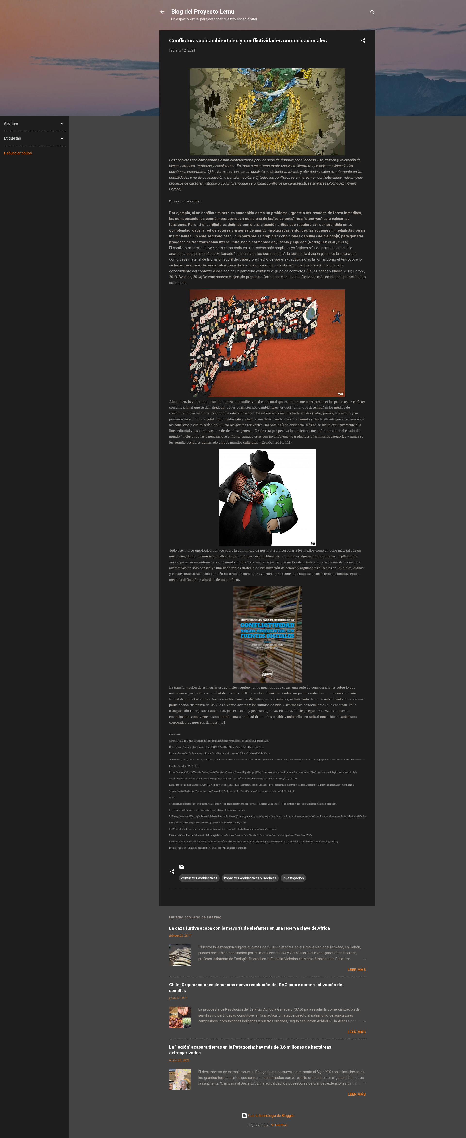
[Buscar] (372, 13)
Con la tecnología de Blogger (270, 1116)
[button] (363, 41)
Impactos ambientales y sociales (250, 878)
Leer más (357, 970)
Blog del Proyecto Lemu (202, 11)
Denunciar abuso (18, 153)
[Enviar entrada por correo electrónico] (182, 868)
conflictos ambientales (199, 878)
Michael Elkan (279, 1125)
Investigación (293, 878)
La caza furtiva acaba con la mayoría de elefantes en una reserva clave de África (249, 928)
